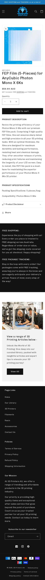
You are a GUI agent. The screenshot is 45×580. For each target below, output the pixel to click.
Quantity (6, 96)
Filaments (9, 414)
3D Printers (10, 409)
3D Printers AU (19, 568)
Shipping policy (15, 576)
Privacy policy (16, 572)
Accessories (11, 426)
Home (7, 397)
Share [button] (8, 213)
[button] (3, 11)
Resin (7, 420)
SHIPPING (20, 92)
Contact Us (10, 432)
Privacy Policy (11, 454)
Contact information (31, 576)
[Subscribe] (37, 536)
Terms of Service (13, 449)
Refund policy (33, 568)
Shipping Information (15, 466)
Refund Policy (11, 460)
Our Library (10, 403)
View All (15, 371)
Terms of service (30, 572)
